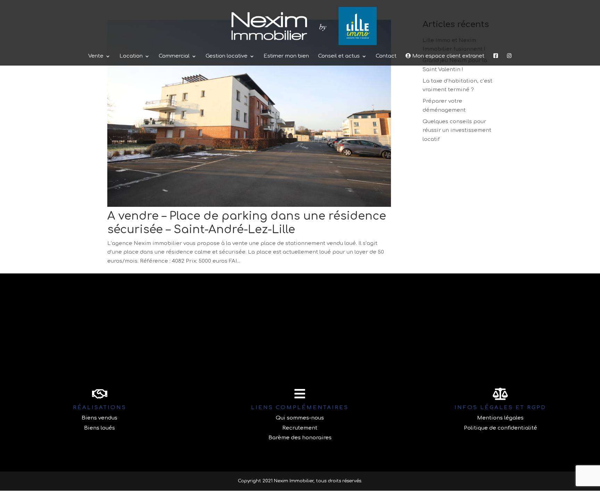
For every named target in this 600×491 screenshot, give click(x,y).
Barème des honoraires (300, 438)
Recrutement (299, 428)
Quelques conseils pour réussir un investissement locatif (457, 130)
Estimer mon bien (286, 56)
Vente (95, 56)
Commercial (174, 56)
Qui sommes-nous (300, 418)
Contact (386, 56)
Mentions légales (500, 418)
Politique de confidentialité (500, 428)
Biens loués (99, 428)
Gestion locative (227, 56)
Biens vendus (99, 418)
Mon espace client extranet (447, 56)
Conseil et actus (339, 56)
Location (131, 56)
